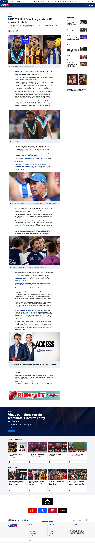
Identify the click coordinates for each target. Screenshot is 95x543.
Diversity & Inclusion (32, 533)
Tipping (78, 5)
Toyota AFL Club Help (33, 531)
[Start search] (86, 5)
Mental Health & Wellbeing (33, 529)
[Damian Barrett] (9, 31)
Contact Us (31, 535)
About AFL (31, 526)
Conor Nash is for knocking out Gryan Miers (26, 284)
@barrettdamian (20, 388)
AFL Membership (52, 535)
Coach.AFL (51, 529)
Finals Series (32, 5)
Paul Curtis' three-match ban (27, 77)
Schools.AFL (51, 533)
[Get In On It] (34, 395)
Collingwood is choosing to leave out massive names (33, 310)
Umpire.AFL (51, 531)
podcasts (72, 86)
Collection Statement (23, 529)
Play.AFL (50, 526)
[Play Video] (34, 346)
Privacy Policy (17, 529)
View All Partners (47, 515)
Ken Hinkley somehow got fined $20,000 (31, 158)
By (15, 30)
